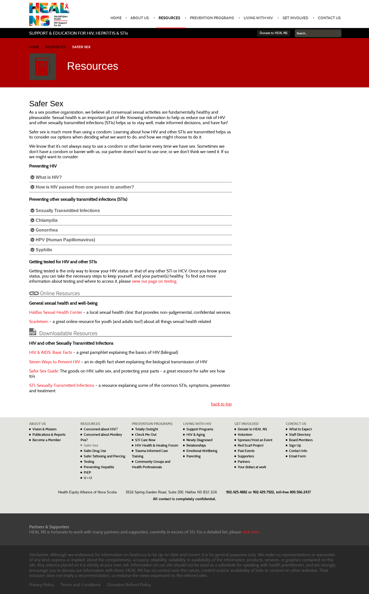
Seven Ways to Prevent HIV (54, 361)
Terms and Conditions (81, 584)
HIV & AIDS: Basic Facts (50, 352)
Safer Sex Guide (43, 371)
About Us (139, 18)
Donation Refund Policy (129, 584)
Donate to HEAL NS (273, 33)
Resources (169, 18)
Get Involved (295, 18)
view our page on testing (154, 281)
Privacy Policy (41, 584)
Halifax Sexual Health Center (55, 312)
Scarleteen (38, 321)
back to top (221, 404)
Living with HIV (258, 18)
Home (116, 18)
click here (250, 531)
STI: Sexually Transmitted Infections (61, 385)
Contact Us (329, 18)
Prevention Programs (212, 18)
